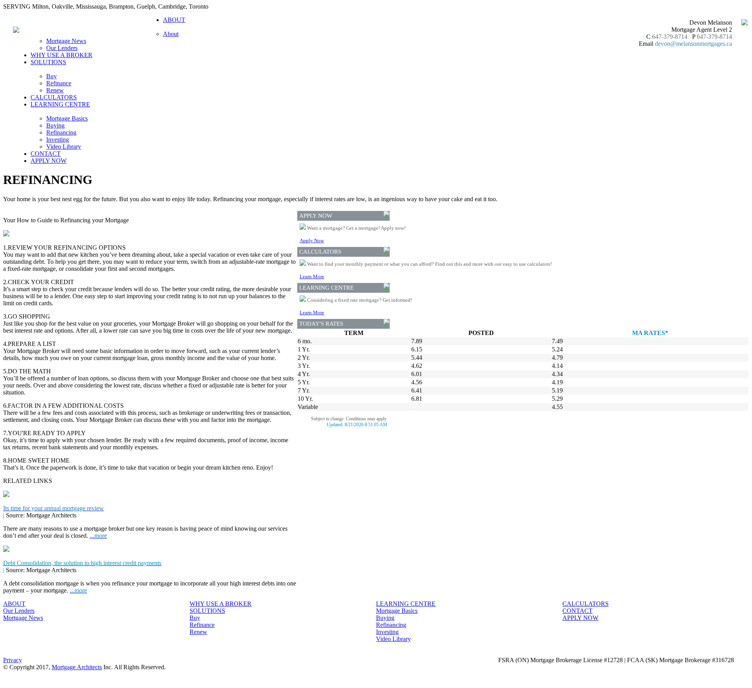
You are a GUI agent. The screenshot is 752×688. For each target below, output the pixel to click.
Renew (55, 90)
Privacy (12, 660)
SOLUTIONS (207, 610)
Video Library (63, 146)
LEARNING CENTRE (406, 603)
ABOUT (14, 603)
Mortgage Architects (77, 667)
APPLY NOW (49, 160)
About (171, 34)
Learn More (312, 276)
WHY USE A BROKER (61, 55)
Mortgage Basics (67, 118)
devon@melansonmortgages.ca (693, 43)
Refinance (58, 83)
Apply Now (312, 240)
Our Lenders (62, 48)
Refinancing (61, 132)
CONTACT (46, 153)
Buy (51, 76)
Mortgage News (66, 41)
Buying (55, 125)
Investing (57, 139)
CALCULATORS (54, 97)
